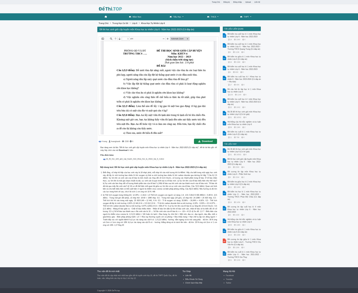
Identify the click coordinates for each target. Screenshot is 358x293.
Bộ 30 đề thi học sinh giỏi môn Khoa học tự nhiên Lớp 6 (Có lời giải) (244, 113)
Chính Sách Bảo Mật (193, 283)
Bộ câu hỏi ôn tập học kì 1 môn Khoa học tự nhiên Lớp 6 (244, 90)
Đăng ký (226, 2)
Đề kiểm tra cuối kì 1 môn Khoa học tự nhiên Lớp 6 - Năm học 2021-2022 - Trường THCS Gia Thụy (244, 254)
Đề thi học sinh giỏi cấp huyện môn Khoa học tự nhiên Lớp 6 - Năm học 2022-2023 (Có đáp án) (244, 161)
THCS (213, 17)
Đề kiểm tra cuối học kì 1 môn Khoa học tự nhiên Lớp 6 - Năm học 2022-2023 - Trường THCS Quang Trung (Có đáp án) (244, 46)
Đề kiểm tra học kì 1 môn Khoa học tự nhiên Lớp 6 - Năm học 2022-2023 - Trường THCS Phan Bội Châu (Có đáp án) (244, 195)
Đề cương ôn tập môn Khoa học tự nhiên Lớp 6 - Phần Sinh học (244, 173)
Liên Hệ (188, 275)
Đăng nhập (237, 2)
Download (207, 141)
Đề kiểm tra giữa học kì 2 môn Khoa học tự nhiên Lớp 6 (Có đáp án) (244, 183)
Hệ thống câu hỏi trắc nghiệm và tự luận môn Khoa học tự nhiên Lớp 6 (244, 123)
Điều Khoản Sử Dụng (193, 279)
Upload (248, 2)
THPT (246, 17)
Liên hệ (257, 2)
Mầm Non (137, 17)
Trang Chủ (216, 2)
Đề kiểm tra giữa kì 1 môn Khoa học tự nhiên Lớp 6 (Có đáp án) (244, 58)
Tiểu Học (177, 17)
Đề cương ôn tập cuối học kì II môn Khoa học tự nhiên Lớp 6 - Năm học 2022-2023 (244, 209)
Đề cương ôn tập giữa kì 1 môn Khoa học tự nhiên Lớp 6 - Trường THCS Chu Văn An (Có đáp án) (244, 241)
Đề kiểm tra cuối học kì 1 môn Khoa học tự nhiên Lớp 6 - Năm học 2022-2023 (244, 35)
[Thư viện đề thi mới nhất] (119, 8)
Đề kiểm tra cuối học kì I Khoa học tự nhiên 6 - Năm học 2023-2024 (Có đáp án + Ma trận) (244, 79)
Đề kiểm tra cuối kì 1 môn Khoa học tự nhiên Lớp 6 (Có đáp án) (244, 133)
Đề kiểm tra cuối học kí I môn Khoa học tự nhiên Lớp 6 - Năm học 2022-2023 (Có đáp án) (244, 101)
